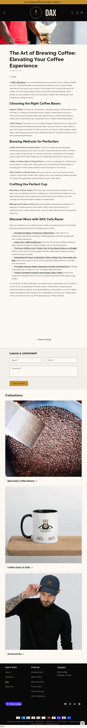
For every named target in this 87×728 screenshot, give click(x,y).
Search (8, 672)
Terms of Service (37, 691)
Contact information (37, 724)
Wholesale (9, 677)
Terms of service (62, 721)
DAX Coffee (16, 721)
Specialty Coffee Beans (21, 481)
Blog (7, 682)
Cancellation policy (52, 724)
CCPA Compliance (38, 696)
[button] (4, 12)
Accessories (14, 654)
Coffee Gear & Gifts (18, 567)
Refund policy (39, 721)
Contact (61, 667)
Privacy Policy (36, 686)
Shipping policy (75, 721)
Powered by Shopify (27, 721)
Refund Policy (36, 677)
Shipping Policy (37, 672)
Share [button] (14, 77)
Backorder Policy (37, 682)
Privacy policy (50, 721)
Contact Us (9, 686)
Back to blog (45, 339)
